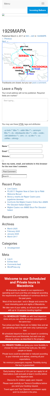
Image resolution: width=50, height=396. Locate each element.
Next (5, 41)
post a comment (39, 82)
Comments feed (14, 264)
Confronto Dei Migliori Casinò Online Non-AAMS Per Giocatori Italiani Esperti (27, 203)
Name (5, 146)
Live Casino (12, 188)
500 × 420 (30, 36)
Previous (7, 38)
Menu (7, 3)
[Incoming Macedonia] (25, 18)
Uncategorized (13, 247)
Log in (10, 259)
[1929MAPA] (25, 61)
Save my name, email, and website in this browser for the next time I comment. (24, 165)
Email (5, 151)
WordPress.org (13, 267)
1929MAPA (41, 36)
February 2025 (13, 231)
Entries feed (12, 261)
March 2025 (12, 228)
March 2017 (12, 236)
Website (5, 156)
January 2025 (13, 233)
